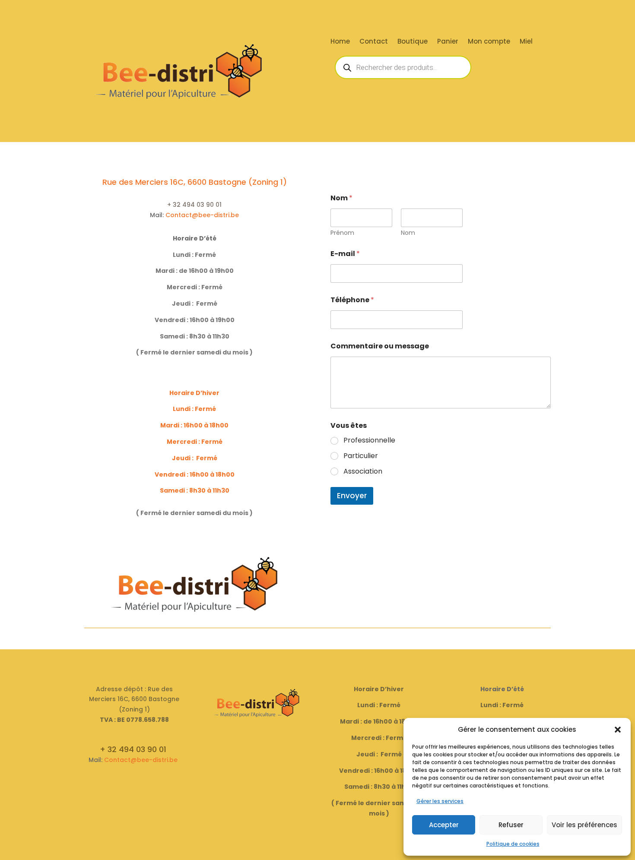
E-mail (345, 254)
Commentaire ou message (379, 346)
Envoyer (352, 495)
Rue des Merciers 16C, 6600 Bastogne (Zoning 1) (194, 182)
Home (340, 42)
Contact (373, 42)
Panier (447, 42)
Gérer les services (440, 801)
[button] (617, 729)
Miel (526, 42)
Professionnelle (369, 440)
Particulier (360, 456)
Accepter (444, 824)
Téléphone (352, 300)
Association (362, 471)
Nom (408, 233)
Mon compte (489, 42)
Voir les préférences (584, 824)
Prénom (342, 233)
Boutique (412, 42)
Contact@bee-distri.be (202, 215)
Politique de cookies (513, 843)
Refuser (511, 824)
